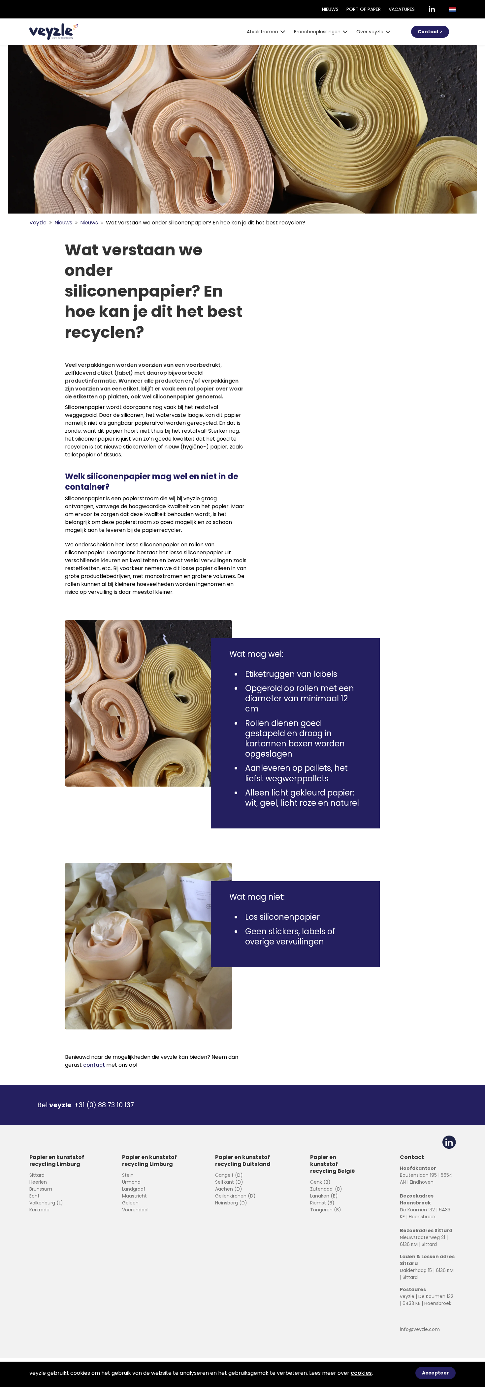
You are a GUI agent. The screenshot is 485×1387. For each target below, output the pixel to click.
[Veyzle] (53, 31)
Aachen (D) (228, 1189)
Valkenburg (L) (46, 1202)
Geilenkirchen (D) (235, 1196)
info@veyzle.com (420, 1329)
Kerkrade (39, 1209)
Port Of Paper (363, 9)
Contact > (430, 31)
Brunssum (40, 1189)
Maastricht (134, 1196)
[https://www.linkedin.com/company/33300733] (431, 9)
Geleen (130, 1202)
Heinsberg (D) (231, 1202)
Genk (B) (320, 1182)
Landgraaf (134, 1189)
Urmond (131, 1182)
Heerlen (38, 1182)
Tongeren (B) (325, 1209)
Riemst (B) (322, 1202)
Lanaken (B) (324, 1196)
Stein (128, 1175)
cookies (361, 1373)
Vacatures (402, 9)
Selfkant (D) (229, 1182)
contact (94, 1065)
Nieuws (330, 9)
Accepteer (435, 1373)
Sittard (37, 1175)
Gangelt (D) (229, 1175)
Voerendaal (135, 1209)
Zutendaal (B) (326, 1189)
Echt (34, 1196)
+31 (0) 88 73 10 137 (104, 1105)
